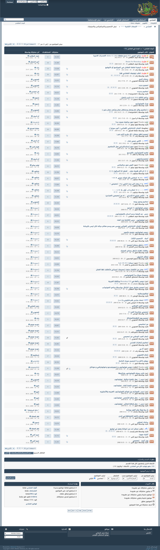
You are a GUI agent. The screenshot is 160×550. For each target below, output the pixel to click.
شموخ (135, 99)
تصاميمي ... (144, 116)
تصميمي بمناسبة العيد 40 (138, 312)
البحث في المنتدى (134, 48)
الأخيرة (9, 44)
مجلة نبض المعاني (102, 533)
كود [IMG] (33, 493)
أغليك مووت (143, 434)
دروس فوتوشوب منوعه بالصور (136, 232)
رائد (136, 70)
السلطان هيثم (123, 20)
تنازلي (91, 478)
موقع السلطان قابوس (100, 535)
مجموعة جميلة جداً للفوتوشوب (136, 275)
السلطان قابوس (139, 20)
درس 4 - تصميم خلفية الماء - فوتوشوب (129, 385)
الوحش (135, 296)
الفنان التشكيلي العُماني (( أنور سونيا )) (125, 128)
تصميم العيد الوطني (140, 305)
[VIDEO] (34, 496)
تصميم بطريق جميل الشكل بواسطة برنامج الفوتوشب (123, 287)
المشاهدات (46, 52)
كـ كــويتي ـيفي (132, 302)
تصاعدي (100, 478)
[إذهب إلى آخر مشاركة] (28, 56)
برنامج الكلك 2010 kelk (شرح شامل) (134, 97)
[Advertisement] (80, 33)
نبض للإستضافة (94, 20)
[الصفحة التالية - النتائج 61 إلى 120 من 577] (13, 44)
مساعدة (10, 2)
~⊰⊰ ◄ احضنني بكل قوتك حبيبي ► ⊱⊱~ (127, 177)
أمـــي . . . (140, 348)
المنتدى (153, 20)
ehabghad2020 (133, 369)
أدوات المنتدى (149, 48)
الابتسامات (33, 490)
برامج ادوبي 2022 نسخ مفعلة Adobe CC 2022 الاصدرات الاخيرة (117, 55)
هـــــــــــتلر (135, 228)
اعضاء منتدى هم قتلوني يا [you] (130, 300)
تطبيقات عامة (135, 23)
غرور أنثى (134, 241)
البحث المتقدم (20, 23)
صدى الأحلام (133, 247)
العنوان (151, 52)
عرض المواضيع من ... (147, 475)
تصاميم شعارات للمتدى (139, 342)
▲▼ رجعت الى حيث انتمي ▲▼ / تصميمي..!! (126, 183)
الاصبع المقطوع (142, 330)
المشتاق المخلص (132, 277)
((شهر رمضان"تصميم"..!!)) (133, 245)
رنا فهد (135, 154)
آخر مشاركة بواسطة (32, 52)
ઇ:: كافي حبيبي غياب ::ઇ (134, 141)
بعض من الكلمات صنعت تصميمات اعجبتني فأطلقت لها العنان (119, 269)
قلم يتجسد (134, 431)
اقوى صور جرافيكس (125, 165)
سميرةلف (134, 332)
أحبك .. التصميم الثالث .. (139, 238)
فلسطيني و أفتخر (131, 265)
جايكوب (135, 143)
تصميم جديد (143, 85)
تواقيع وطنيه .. (142, 293)
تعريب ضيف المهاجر (151, 548)
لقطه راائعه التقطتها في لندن (131, 416)
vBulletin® (13, 547)
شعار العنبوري (142, 354)
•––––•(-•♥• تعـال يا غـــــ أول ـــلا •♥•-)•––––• (127, 190)
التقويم (144, 23)
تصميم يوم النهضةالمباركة (137, 318)
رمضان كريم (143, 79)
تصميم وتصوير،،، (142, 158)
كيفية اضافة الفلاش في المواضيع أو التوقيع (123, 67)
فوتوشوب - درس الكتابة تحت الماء (130, 220)
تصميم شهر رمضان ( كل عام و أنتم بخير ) (132, 134)
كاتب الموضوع (143, 52)
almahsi (135, 283)
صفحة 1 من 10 (29, 44)
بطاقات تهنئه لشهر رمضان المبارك (134, 250)
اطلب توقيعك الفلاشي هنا (130, 73)
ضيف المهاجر (133, 57)
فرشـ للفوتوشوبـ (141, 103)
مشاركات (55, 52)
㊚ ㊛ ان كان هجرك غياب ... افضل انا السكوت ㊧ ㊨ (128, 171)
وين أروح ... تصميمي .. (140, 440)
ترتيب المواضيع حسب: (129, 475)
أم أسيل (135, 118)
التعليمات (153, 23)
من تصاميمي (143, 324)
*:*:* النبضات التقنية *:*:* (131, 26)
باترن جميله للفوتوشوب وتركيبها (131, 373)
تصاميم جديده (142, 91)
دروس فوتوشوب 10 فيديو (137, 207)
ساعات (135, 411)
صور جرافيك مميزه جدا (124, 122)
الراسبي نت (108, 20)
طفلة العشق (133, 130)
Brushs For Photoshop (133, 61)
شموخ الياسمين (132, 258)
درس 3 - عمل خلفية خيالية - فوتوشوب (129, 379)
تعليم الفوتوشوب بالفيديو (137, 152)
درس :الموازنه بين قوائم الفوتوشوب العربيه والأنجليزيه (122, 391)
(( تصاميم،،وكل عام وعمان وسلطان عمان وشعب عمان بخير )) (125, 109)
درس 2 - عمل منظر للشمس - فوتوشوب (129, 397)
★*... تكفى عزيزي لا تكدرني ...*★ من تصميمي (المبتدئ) (127, 195)
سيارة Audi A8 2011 (125, 263)
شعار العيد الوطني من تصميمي (135, 336)
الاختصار (116, 475)
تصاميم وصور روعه (141, 201)
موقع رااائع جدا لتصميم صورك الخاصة (133, 361)
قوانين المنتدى (31, 503)
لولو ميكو (134, 124)
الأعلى (7, 453)
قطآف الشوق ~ (142, 256)
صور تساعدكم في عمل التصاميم (120, 146)
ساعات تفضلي (142, 422)
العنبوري (135, 81)
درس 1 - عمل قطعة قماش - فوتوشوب (129, 403)
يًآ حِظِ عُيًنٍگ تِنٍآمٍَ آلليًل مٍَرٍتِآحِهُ (137, 410)
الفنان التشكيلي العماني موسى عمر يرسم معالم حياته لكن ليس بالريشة (112, 226)
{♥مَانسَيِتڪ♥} (133, 94)
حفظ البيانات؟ (42, 5)
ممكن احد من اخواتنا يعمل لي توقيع (124, 428)
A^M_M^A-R (133, 271)
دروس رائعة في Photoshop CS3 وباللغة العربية (126, 281)
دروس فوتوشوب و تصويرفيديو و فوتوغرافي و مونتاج (111, 367)
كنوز (136, 204)
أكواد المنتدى (32, 487)
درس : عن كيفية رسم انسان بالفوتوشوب (131, 214)
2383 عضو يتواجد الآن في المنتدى (142, 466)
